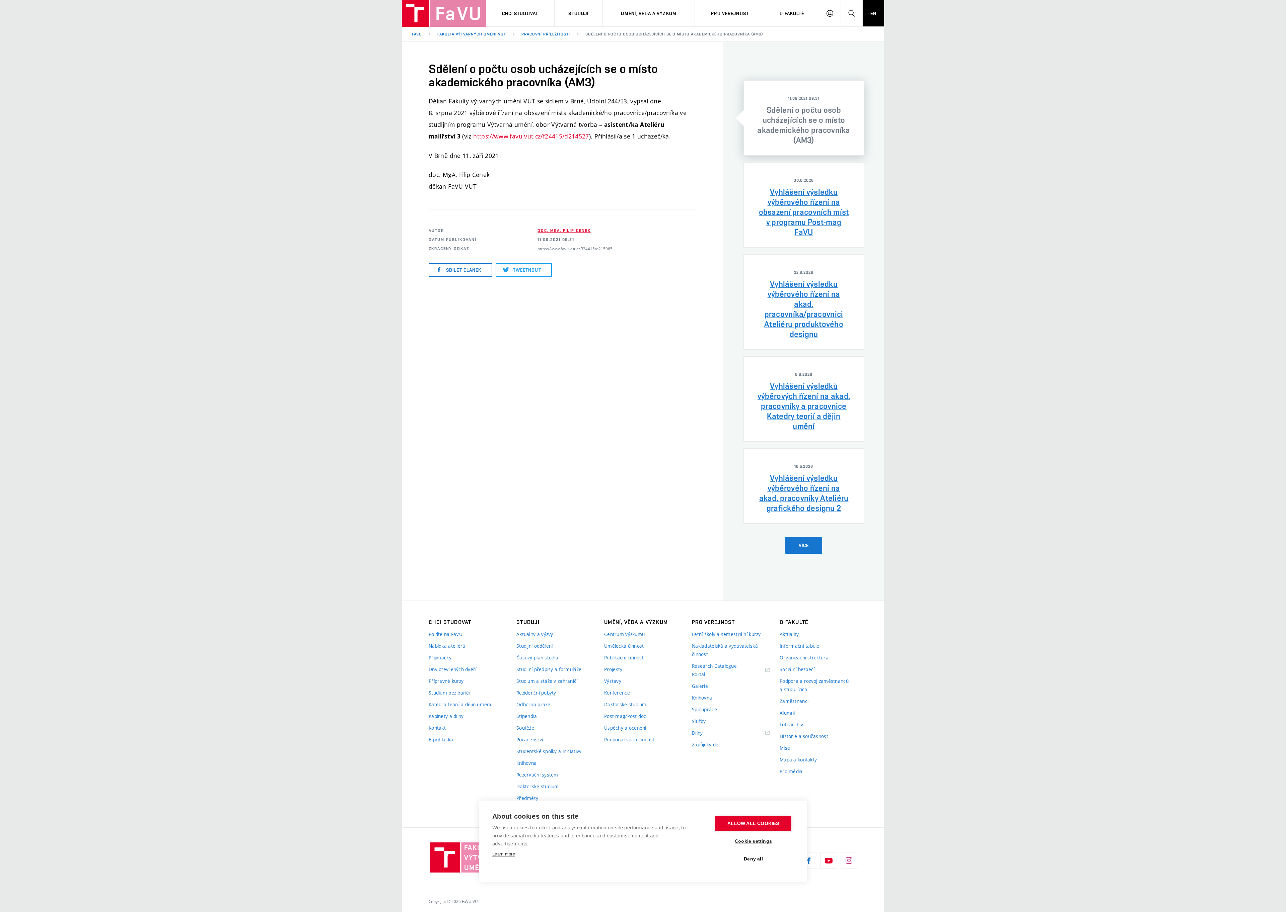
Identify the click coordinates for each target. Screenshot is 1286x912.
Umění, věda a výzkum (648, 13)
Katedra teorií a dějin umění (460, 704)
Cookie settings (753, 841)
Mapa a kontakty (798, 759)
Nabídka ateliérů (447, 646)
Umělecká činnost (624, 646)
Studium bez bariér (450, 693)
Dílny (697, 733)
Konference (617, 693)
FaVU (417, 34)
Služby (699, 721)
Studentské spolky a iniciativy (548, 751)
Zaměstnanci (794, 701)
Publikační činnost (624, 657)
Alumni (787, 713)
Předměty (527, 798)
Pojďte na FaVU (445, 634)
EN (873, 13)
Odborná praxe (533, 704)
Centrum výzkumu (624, 634)
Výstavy (612, 681)
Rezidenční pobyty (536, 693)
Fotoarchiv (791, 724)
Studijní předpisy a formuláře (548, 669)
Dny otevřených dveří (453, 669)
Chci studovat (520, 13)
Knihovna (526, 763)
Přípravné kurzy (446, 681)
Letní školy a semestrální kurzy (726, 634)
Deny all (753, 858)
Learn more (503, 853)
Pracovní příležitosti (545, 34)
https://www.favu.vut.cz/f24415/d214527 (531, 136)
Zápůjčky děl (705, 744)
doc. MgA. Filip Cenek (564, 230)
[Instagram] (849, 860)
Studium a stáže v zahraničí (547, 681)
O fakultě (792, 13)
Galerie (700, 686)
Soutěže (525, 728)
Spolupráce (704, 709)
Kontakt (437, 728)
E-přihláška (441, 739)
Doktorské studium (537, 786)
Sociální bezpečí (797, 669)
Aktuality (789, 634)
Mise (785, 748)
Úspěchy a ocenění (625, 728)
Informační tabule (799, 646)
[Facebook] (808, 860)
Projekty (613, 669)
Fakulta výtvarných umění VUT (471, 34)
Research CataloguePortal (714, 670)
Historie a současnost (804, 736)
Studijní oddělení (534, 646)
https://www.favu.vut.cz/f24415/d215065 (575, 248)
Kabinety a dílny (446, 716)
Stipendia (526, 716)
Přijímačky (440, 657)
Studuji (578, 13)
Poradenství (529, 739)
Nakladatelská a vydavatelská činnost (725, 650)
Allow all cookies (753, 823)
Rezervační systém (537, 774)
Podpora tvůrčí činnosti (629, 739)
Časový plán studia (537, 657)
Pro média (791, 771)
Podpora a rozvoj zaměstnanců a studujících (814, 685)
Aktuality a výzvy (534, 634)
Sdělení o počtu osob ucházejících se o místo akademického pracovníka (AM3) (674, 34)
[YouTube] (828, 860)
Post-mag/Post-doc (625, 716)
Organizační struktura (804, 657)
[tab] (803, 118)
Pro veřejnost (730, 13)
